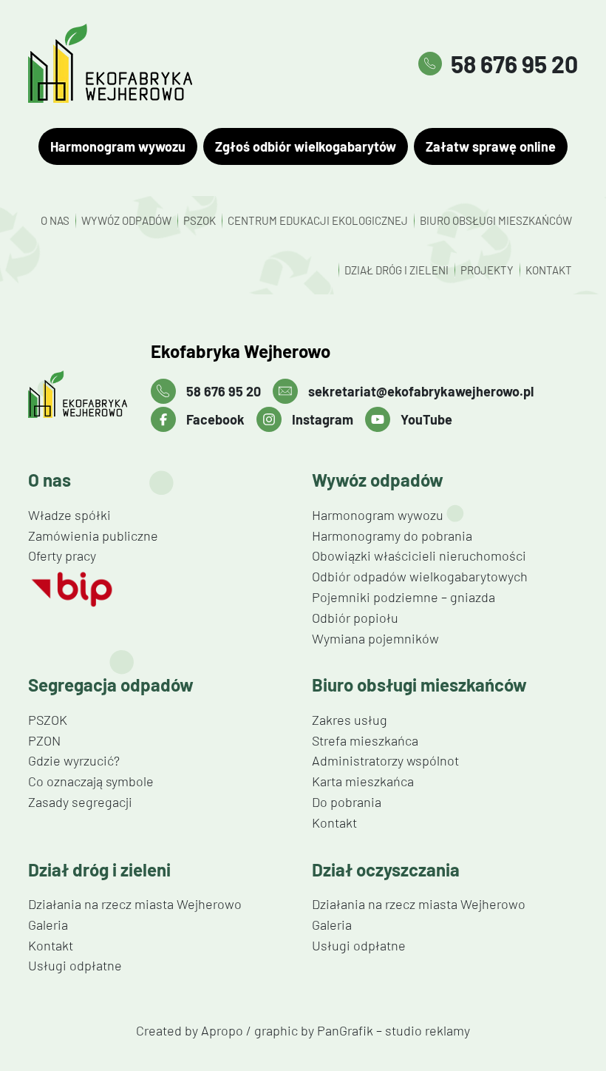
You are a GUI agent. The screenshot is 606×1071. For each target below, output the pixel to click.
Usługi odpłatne (75, 965)
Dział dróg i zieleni (396, 270)
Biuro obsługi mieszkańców (496, 220)
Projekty (487, 270)
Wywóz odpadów (126, 220)
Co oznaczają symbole (91, 781)
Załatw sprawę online (491, 146)
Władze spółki (69, 515)
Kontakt (548, 270)
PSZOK (199, 220)
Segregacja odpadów (111, 685)
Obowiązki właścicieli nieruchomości (419, 555)
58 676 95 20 (514, 64)
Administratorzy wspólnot (385, 760)
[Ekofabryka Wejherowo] (77, 395)
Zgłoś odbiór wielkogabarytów (305, 146)
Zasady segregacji (80, 802)
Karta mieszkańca (363, 781)
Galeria (48, 924)
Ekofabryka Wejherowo (240, 351)
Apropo (222, 1030)
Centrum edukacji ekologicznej (318, 220)
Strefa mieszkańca (365, 740)
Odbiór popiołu (355, 617)
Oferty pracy (62, 555)
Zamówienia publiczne (93, 535)
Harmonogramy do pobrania (392, 535)
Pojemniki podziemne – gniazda (403, 597)
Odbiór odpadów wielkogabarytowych (420, 576)
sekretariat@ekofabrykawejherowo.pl (421, 392)
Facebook (215, 420)
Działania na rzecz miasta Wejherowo (135, 904)
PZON (44, 740)
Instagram (322, 420)
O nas (55, 220)
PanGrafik (345, 1030)
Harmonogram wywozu (117, 146)
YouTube (426, 420)
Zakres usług (349, 720)
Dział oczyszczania (386, 869)
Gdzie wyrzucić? (74, 760)
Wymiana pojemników (375, 638)
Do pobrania (346, 802)
